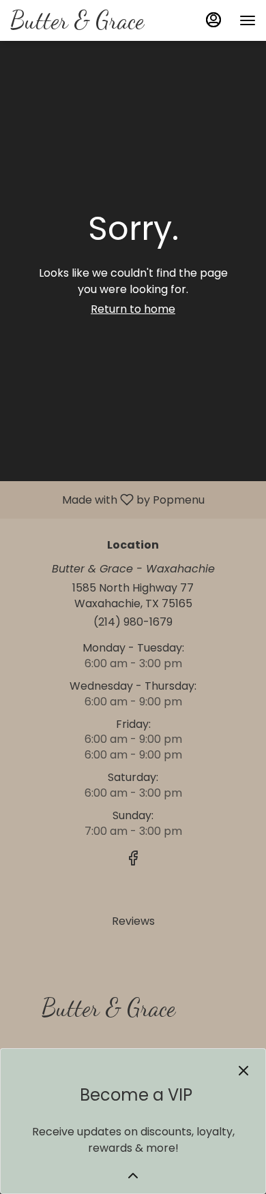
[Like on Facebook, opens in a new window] (133, 860)
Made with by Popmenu (107, 499)
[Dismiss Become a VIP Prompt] (243, 1070)
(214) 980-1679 (133, 622)
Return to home (133, 309)
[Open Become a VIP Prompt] (133, 1175)
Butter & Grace (103, 1013)
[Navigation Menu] (248, 20)
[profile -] (213, 20)
